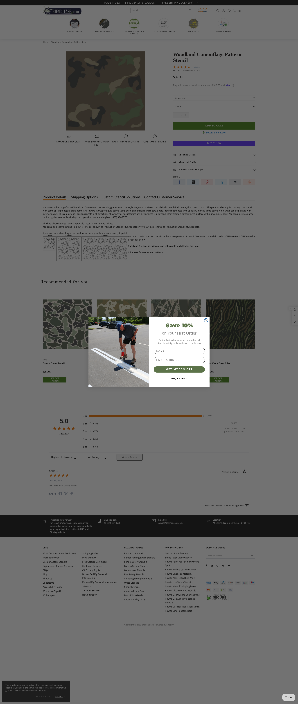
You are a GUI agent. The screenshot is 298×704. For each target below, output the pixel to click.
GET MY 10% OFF (179, 369)
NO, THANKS (179, 379)
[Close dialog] (206, 320)
